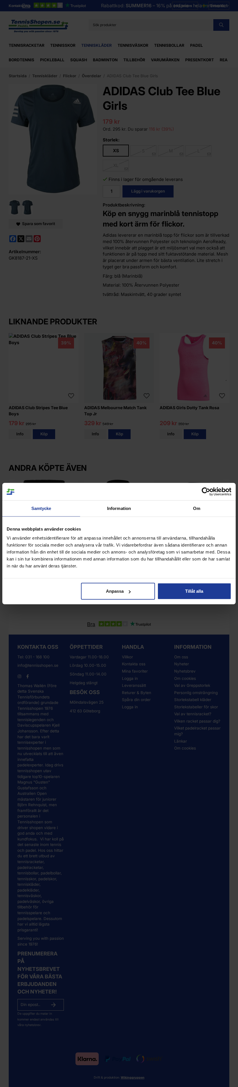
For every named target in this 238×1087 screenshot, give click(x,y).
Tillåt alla (194, 591)
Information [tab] (119, 508)
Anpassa (115, 591)
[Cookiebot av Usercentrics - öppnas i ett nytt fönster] (206, 491)
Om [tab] (196, 508)
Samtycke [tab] (41, 508)
